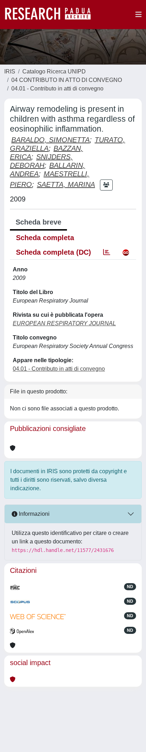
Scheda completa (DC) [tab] (53, 252)
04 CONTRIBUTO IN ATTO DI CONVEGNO (66, 80)
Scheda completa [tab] (45, 238)
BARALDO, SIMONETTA (50, 140)
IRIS (9, 71)
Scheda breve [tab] (38, 222)
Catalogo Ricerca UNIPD (54, 71)
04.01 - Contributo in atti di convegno (57, 88)
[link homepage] (51, 14)
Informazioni (33, 514)
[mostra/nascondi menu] (138, 14)
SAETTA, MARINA (66, 184)
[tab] (106, 252)
